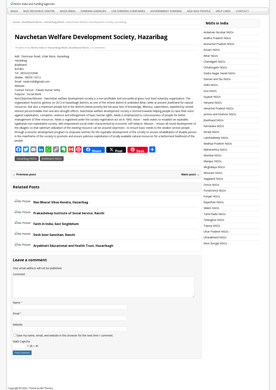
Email (16, 313)
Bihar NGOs (211, 56)
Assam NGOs (212, 49)
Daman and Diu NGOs (217, 79)
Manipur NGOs (213, 161)
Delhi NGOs (211, 85)
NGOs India (67, 11)
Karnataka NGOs (214, 126)
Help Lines (223, 11)
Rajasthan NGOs (214, 202)
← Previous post (24, 174)
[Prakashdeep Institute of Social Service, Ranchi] (23, 212)
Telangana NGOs (214, 220)
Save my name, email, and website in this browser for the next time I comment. (65, 335)
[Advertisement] (103, 374)
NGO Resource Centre (39, 11)
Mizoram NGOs (213, 173)
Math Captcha (21, 341)
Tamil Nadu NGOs (215, 214)
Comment (19, 274)
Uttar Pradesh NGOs (216, 231)
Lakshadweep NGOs (216, 137)
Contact (242, 11)
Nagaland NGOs (213, 178)
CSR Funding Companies (128, 11)
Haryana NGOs (213, 102)
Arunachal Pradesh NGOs (219, 44)
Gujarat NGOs (212, 96)
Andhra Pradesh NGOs (217, 38)
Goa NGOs (210, 91)
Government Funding (166, 11)
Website (18, 324)
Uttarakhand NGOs (215, 237)
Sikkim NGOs (211, 208)
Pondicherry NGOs (215, 190)
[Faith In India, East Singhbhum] (23, 223)
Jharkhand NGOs (32, 22)
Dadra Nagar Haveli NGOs (219, 73)
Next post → (190, 174)
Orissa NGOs (211, 184)
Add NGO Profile (199, 11)
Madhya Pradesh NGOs (218, 143)
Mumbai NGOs (213, 155)
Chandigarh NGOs (214, 61)
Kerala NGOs (211, 132)
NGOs (14, 11)
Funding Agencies (93, 11)
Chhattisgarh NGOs (215, 67)
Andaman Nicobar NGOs (219, 32)
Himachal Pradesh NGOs (219, 108)
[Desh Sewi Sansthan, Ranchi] (23, 234)
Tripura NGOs (212, 225)
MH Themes (46, 388)
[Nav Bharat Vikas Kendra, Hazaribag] (23, 201)
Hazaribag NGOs (58, 47)
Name (17, 302)
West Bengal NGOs (215, 243)
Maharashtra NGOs (215, 149)
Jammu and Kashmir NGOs (220, 114)
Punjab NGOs (212, 196)
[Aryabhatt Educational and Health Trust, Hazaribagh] (23, 244)
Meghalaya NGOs (214, 167)
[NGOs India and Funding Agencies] (138, 4)
